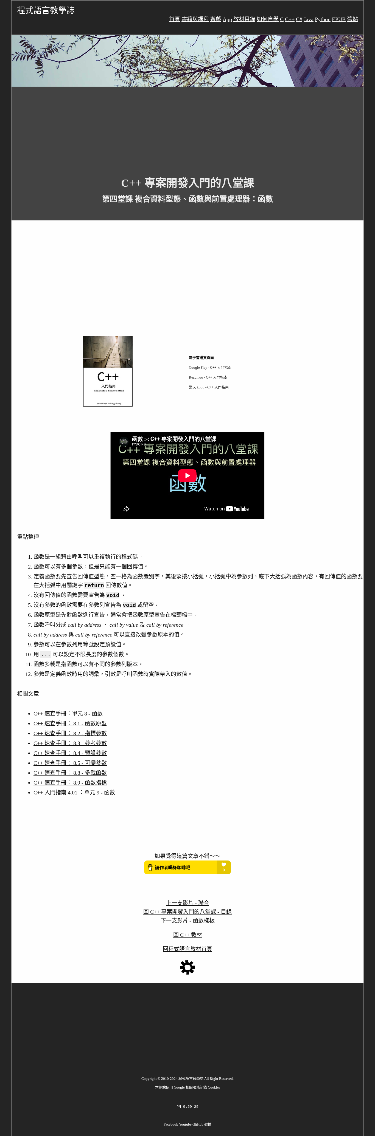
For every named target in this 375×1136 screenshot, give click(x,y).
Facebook (171, 1124)
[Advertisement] (176, 127)
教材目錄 (244, 19)
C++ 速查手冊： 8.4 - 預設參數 (70, 753)
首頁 (174, 19)
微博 (207, 1124)
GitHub (197, 1124)
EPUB (339, 19)
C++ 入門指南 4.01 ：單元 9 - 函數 (74, 792)
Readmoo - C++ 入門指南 (208, 377)
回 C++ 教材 (187, 935)
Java (309, 19)
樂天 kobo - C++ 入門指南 (209, 387)
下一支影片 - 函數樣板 (188, 921)
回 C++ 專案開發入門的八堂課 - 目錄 (187, 912)
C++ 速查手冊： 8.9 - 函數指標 (70, 783)
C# (299, 19)
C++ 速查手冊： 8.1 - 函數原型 (70, 723)
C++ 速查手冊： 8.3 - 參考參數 (70, 743)
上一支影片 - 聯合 (187, 903)
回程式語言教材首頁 (187, 949)
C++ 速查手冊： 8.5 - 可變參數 (70, 763)
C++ (290, 19)
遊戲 (215, 19)
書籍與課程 (195, 19)
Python (323, 19)
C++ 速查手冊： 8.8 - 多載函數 (70, 773)
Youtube (185, 1124)
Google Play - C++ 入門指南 (210, 367)
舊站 (352, 19)
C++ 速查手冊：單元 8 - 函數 (68, 714)
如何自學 (268, 19)
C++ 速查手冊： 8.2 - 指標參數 (70, 733)
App (227, 19)
